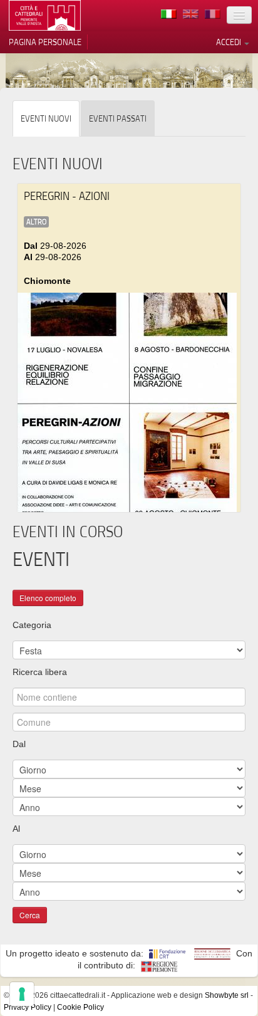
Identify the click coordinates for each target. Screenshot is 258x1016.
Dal (19, 744)
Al (16, 829)
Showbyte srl (227, 995)
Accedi (229, 42)
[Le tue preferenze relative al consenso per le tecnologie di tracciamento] (22, 994)
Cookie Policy (80, 1007)
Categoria (32, 625)
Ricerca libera (40, 672)
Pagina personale (45, 42)
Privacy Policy (27, 1007)
